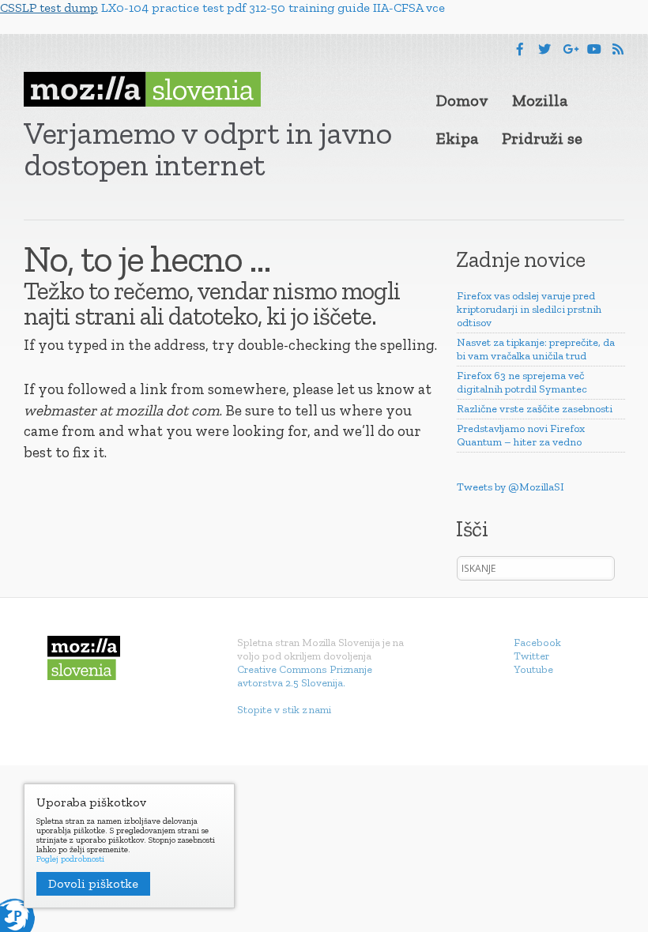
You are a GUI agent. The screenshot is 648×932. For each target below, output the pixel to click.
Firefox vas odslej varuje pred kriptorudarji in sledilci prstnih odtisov (529, 309)
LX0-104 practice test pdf (173, 7)
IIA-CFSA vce (409, 7)
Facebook (537, 642)
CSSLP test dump (49, 7)
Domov (462, 100)
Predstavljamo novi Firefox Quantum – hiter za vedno (521, 435)
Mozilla (539, 100)
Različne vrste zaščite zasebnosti (534, 408)
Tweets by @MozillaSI (510, 487)
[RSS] (618, 49)
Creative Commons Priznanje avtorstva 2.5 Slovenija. (304, 676)
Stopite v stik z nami (284, 709)
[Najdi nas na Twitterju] (544, 49)
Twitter (531, 656)
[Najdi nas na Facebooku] (520, 49)
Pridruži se (542, 138)
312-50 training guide (309, 7)
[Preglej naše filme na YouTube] (594, 49)
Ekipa (457, 138)
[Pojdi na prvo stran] (142, 89)
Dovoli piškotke (93, 883)
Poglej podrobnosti (70, 859)
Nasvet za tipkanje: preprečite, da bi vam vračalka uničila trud (536, 349)
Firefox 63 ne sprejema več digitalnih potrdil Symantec (522, 382)
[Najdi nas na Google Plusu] (570, 49)
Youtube (533, 669)
